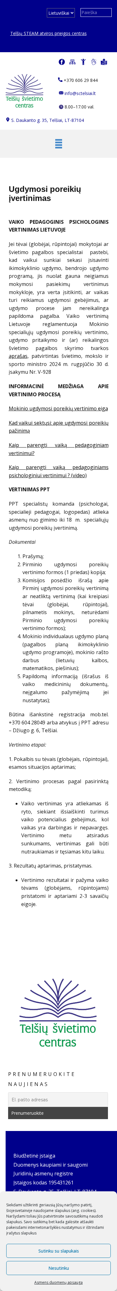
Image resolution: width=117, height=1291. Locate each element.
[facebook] (62, 62)
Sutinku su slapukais (58, 1251)
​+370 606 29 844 (80, 80)
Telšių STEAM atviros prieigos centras (48, 33)
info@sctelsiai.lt (79, 93)
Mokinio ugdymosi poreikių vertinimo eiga (58, 408)
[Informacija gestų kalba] (93, 62)
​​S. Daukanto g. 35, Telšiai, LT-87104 (47, 120)
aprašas (18, 356)
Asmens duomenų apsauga (58, 1282)
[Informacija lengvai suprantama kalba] (104, 62)
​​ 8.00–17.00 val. (78, 107)
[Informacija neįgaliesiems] (83, 62)
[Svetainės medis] (72, 62)
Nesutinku (58, 1268)
